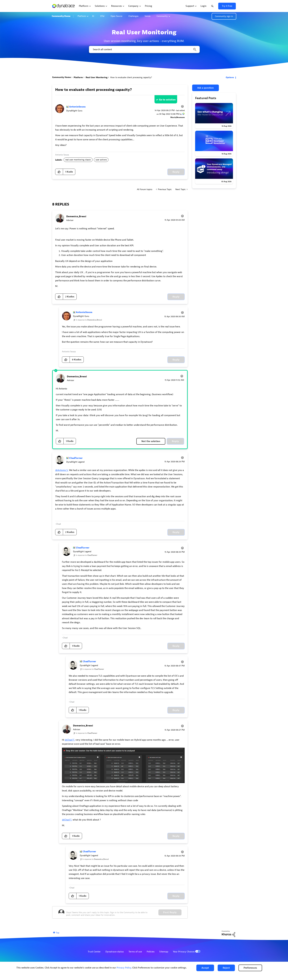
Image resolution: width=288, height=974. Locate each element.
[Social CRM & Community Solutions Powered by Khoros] (228, 933)
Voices (147, 16)
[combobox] (144, 49)
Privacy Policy (124, 967)
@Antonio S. (61, 470)
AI (93, 16)
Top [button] (57, 932)
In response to (89, 320)
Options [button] (230, 77)
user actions (101, 159)
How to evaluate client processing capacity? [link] (131, 77)
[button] (205, 968)
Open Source (116, 16)
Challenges (133, 16)
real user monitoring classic (78, 159)
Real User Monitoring (96, 77)
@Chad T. (70, 739)
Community (162, 16)
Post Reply (170, 912)
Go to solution (167, 99)
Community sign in (224, 16)
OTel (102, 16)
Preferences (250, 967)
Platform (82, 16)
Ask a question (205, 87)
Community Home (61, 16)
